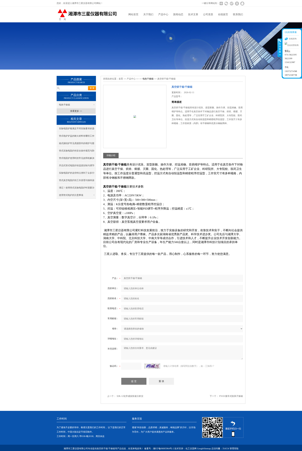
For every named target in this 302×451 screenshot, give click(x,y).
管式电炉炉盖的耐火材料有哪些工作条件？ (76, 137)
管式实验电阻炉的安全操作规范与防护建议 (76, 152)
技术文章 (193, 14)
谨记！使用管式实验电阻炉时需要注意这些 (76, 189)
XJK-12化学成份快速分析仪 (130, 396)
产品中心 (163, 14)
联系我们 (238, 14)
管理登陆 (234, 448)
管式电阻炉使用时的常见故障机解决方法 (76, 159)
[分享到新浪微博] (231, 3)
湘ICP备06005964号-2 (163, 448)
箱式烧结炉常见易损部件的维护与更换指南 (76, 144)
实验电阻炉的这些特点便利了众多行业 (76, 174)
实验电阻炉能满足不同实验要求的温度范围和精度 (76, 129)
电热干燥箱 (64, 105)
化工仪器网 (190, 448)
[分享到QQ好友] (242, 3)
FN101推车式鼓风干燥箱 (231, 396)
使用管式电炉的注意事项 (71, 195)
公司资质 (208, 14)
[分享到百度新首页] (237, 3)
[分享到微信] (226, 3)
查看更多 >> (76, 111)
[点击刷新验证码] (152, 366)
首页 (121, 79)
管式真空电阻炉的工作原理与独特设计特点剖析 (76, 181)
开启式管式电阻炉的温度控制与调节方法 (76, 166)
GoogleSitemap (204, 448)
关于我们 (148, 14)
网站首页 (133, 14)
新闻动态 (178, 14)
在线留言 (223, 14)
